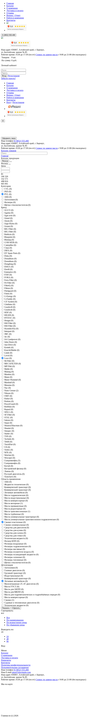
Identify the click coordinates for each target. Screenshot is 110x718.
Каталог (10, 6)
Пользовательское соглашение (15, 667)
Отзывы (10, 13)
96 (7, 641)
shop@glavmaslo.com (21, 672)
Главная (10, 3)
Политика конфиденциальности (15, 665)
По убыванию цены (15, 625)
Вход (4, 76)
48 (7, 639)
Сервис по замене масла (47, 54)
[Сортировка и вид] (11, 161)
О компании (12, 8)
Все (8, 617)
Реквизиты (6, 660)
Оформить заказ (9, 138)
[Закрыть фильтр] (9, 164)
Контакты (10, 20)
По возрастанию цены (16, 622)
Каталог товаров (8, 150)
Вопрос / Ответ (13, 15)
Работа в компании (15, 18)
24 (7, 636)
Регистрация (13, 76)
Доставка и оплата (14, 10)
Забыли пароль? (8, 78)
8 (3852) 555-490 (8, 35)
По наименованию (15, 620)
